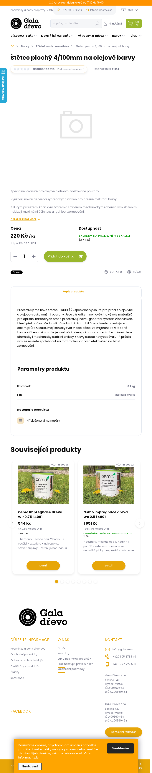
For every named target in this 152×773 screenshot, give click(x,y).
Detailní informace (24, 219)
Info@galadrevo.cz (125, 649)
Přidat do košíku (61, 256)
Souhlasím (120, 748)
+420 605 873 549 (124, 656)
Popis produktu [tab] (73, 291)
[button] (56, 581)
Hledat (97, 23)
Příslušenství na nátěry (43, 420)
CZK (130, 10)
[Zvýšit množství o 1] (33, 256)
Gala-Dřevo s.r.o (115, 675)
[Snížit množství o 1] (15, 256)
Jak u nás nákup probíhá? (74, 659)
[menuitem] (24, 35)
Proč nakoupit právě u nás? (75, 664)
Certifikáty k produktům (26, 666)
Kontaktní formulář (123, 732)
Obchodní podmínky (24, 654)
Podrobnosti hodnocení (70, 69)
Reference (17, 678)
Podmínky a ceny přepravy (28, 10)
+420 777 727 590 (124, 664)
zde (36, 757)
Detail (43, 565)
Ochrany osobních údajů (27, 660)
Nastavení (30, 766)
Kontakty (63, 653)
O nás (61, 648)
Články (15, 672)
